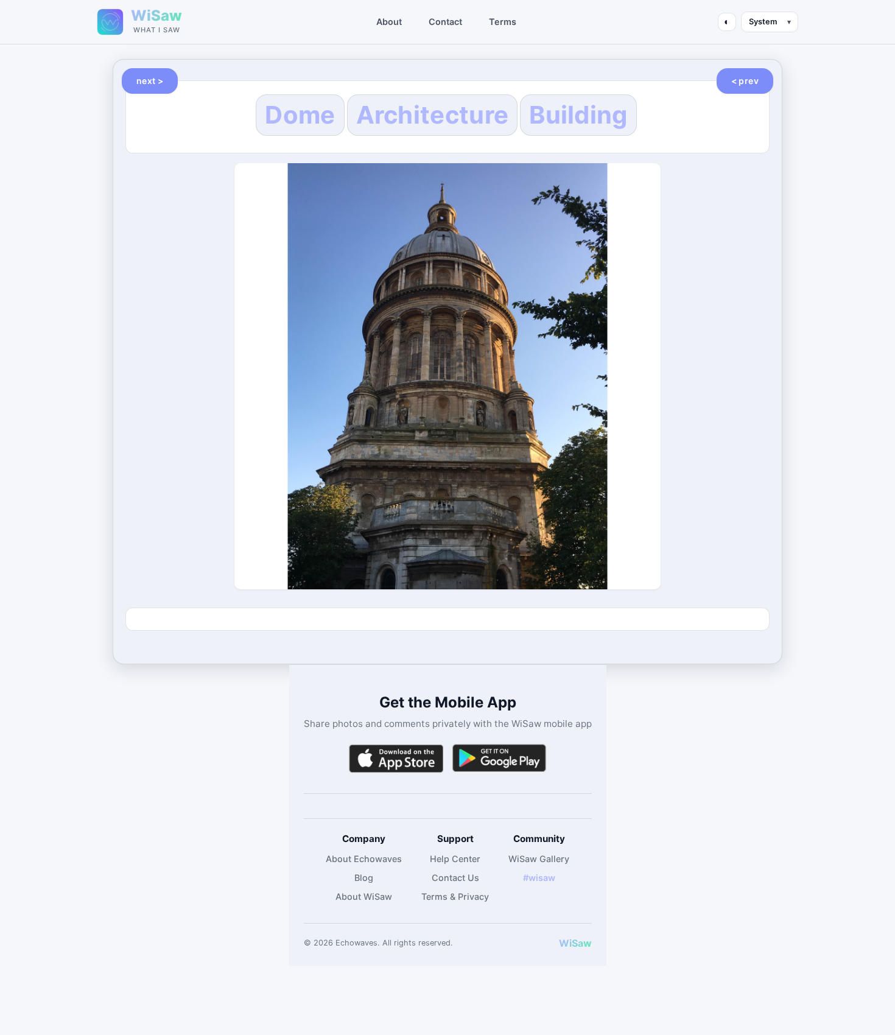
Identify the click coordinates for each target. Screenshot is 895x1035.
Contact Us (455, 877)
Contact (445, 21)
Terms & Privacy (455, 896)
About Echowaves (364, 859)
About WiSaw (363, 896)
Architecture (432, 115)
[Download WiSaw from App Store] (395, 758)
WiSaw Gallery (538, 859)
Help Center (455, 859)
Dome (300, 115)
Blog (363, 877)
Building (578, 115)
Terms (502, 21)
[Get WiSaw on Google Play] (499, 758)
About (389, 21)
